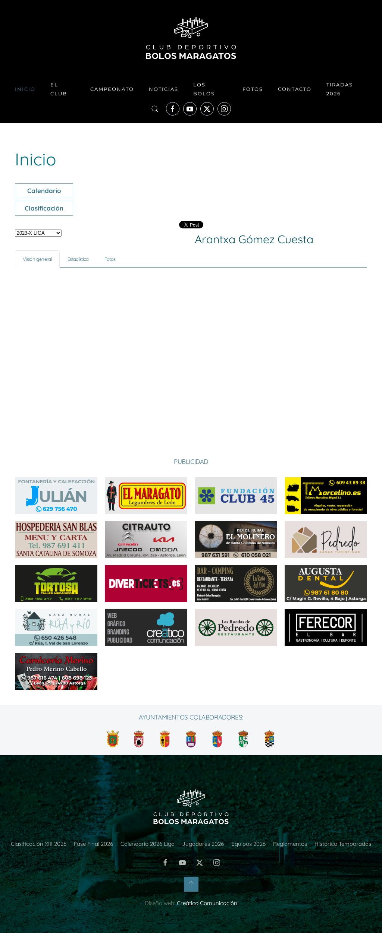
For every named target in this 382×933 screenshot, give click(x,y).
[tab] (37, 259)
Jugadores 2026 (203, 843)
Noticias (163, 89)
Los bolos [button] (204, 89)
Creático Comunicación (207, 903)
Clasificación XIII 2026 (38, 843)
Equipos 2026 (248, 843)
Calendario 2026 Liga (147, 843)
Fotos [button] (252, 89)
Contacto (294, 89)
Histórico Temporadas (342, 843)
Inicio (25, 89)
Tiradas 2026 (339, 89)
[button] (155, 109)
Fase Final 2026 (93, 843)
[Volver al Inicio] (191, 38)
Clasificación (44, 208)
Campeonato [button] (112, 89)
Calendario (44, 190)
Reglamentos (290, 843)
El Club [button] (58, 89)
